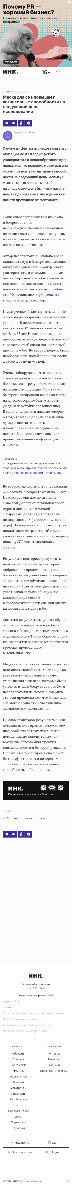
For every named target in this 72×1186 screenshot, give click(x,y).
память (30, 818)
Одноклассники (21, 1152)
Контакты (53, 1053)
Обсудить (18, 1053)
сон (42, 818)
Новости (9, 92)
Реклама (53, 1059)
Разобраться (18, 1099)
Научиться (18, 1128)
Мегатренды (18, 1088)
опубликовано (47, 294)
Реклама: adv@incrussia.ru (36, 984)
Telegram (55, 1152)
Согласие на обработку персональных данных (33, 1013)
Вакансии (53, 1065)
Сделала (18, 1059)
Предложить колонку (53, 1071)
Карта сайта (11, 1001)
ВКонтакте (22, 1142)
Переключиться (18, 1111)
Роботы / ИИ (18, 1065)
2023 (6, 818)
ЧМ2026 (18, 1071)
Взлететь (18, 1105)
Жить (18, 1117)
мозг (17, 818)
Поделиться (18, 1122)
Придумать (18, 1094)
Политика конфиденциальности (23, 1019)
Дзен (55, 1142)
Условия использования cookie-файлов (27, 1025)
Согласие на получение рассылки (25, 1031)
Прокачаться (18, 1076)
